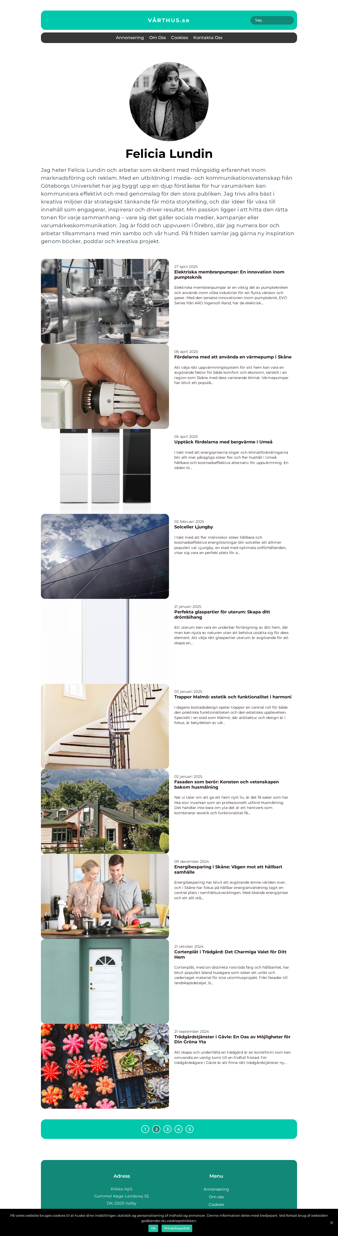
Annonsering (130, 37)
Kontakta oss (207, 37)
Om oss (157, 37)
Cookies (179, 37)
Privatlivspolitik (177, 1228)
